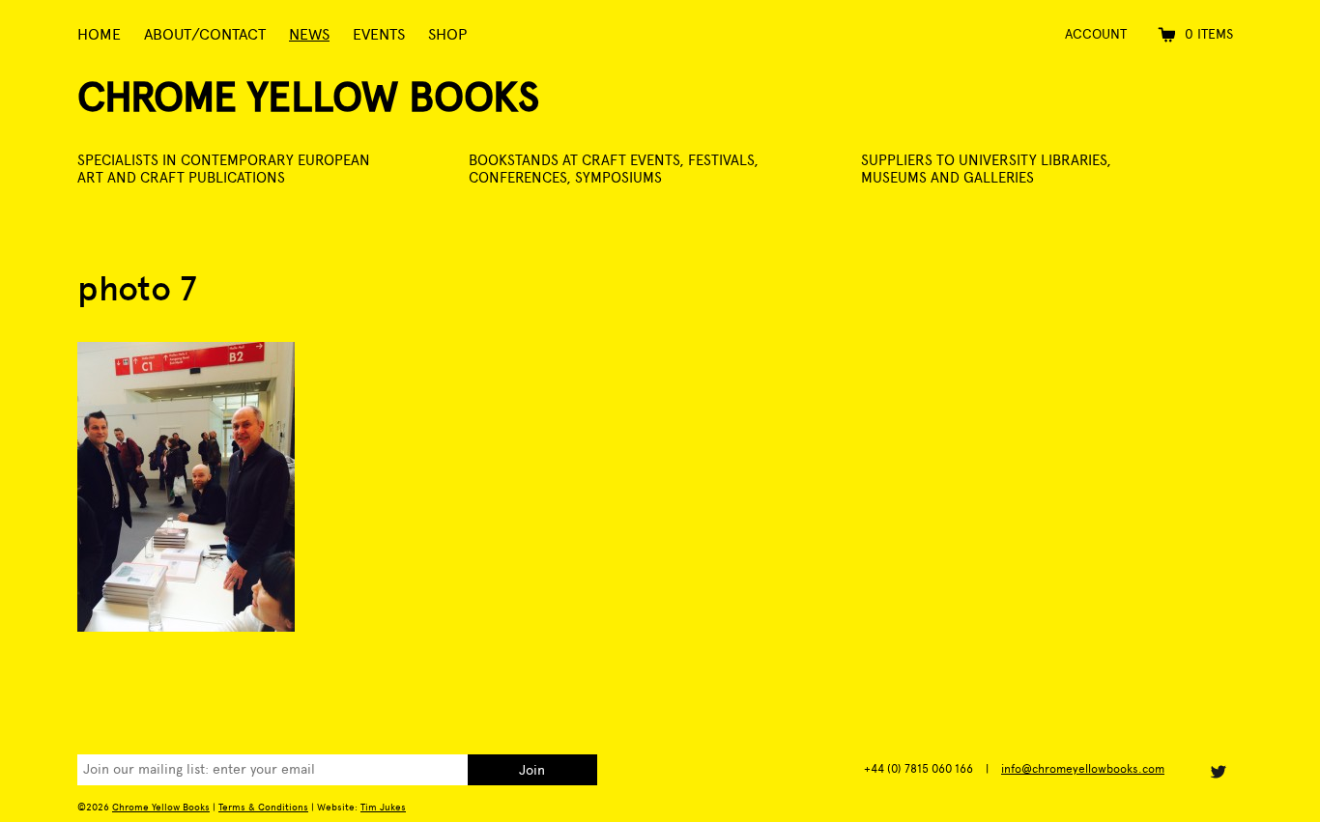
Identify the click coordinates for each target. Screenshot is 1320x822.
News (309, 34)
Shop (447, 34)
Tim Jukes (383, 807)
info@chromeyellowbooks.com (1082, 769)
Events (379, 34)
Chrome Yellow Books (308, 97)
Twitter (1217, 771)
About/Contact (205, 34)
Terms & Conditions (263, 807)
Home (99, 34)
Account (1096, 34)
